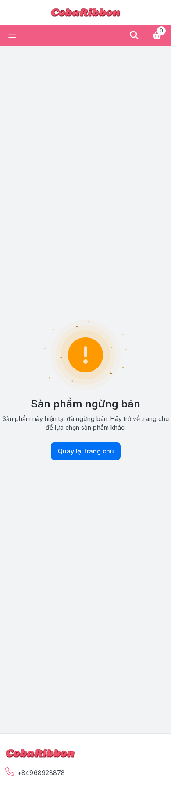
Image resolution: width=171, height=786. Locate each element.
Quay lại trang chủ (86, 451)
